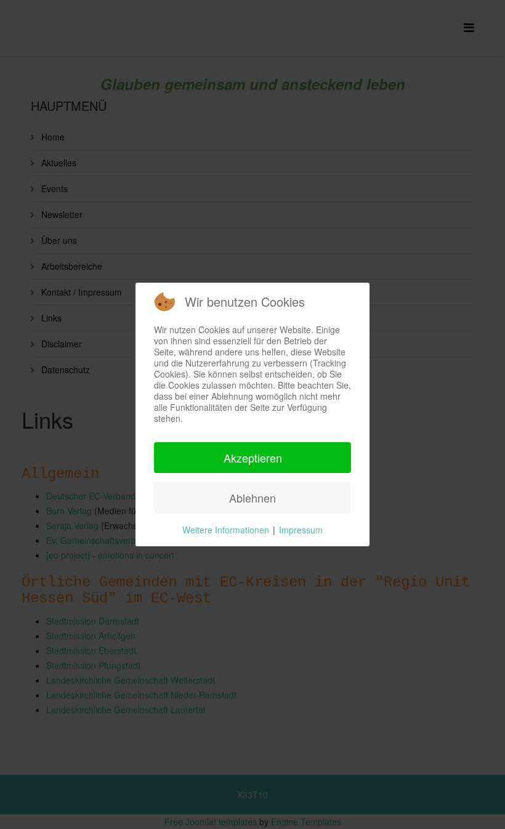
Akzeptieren (253, 458)
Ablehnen (252, 498)
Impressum (301, 530)
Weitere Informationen (225, 530)
